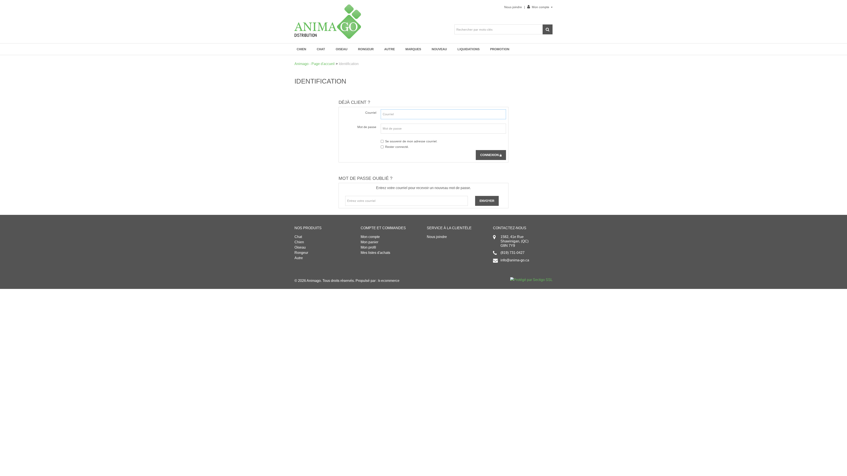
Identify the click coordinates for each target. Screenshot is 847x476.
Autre (389, 49)
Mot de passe (366, 127)
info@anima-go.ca (514, 260)
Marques (413, 49)
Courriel (370, 112)
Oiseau (341, 49)
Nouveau (439, 49)
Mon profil (368, 247)
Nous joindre (513, 7)
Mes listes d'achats (375, 253)
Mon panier (369, 242)
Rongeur (366, 49)
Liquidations (468, 49)
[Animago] (327, 21)
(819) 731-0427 (512, 253)
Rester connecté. (397, 147)
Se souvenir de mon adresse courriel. (411, 141)
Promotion (499, 49)
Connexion (490, 155)
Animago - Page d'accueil (314, 64)
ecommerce (390, 281)
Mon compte (540, 7)
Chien (301, 49)
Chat (321, 49)
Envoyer (487, 201)
